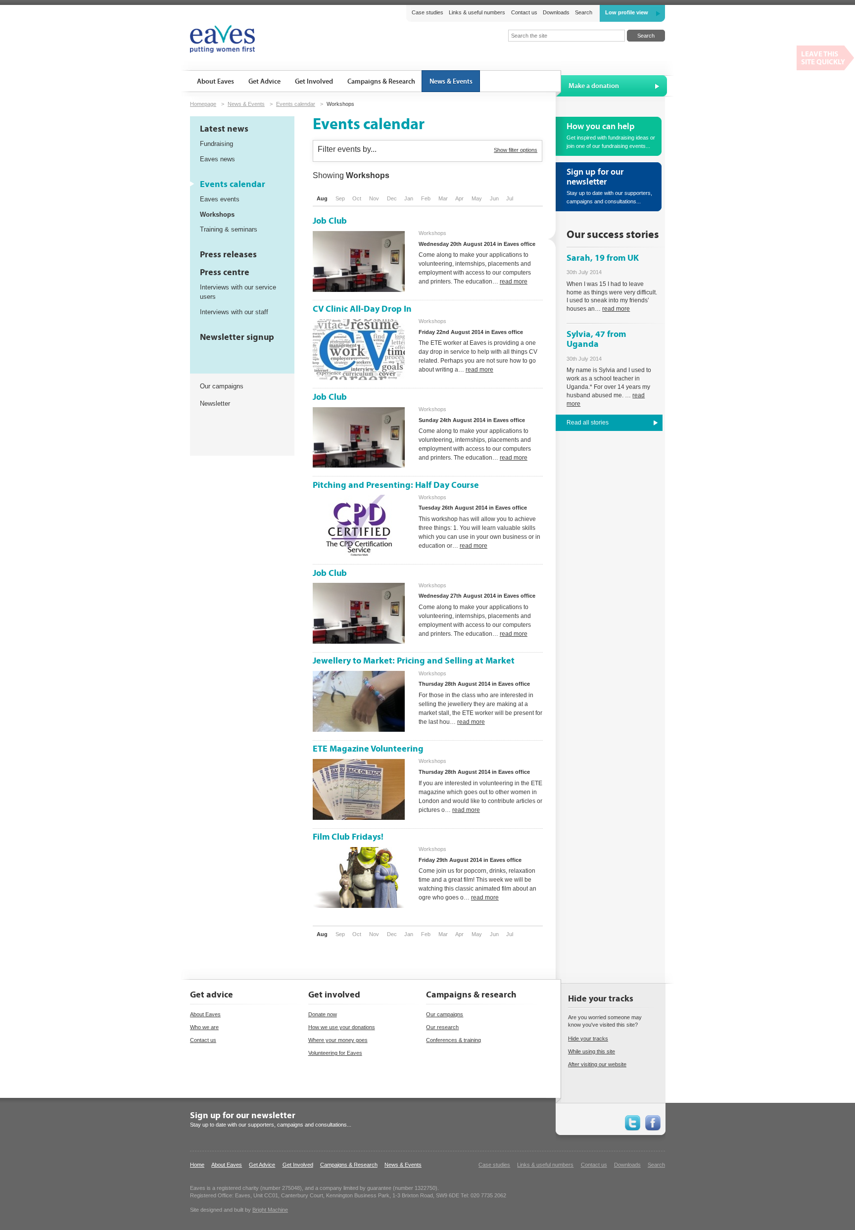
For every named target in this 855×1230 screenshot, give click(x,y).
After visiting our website (597, 1064)
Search (583, 12)
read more (513, 281)
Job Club (330, 221)
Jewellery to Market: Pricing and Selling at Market (414, 661)
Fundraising (216, 143)
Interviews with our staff (234, 312)
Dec (392, 198)
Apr (459, 198)
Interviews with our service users (238, 292)
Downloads (556, 12)
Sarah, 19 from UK (603, 258)
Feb (425, 198)
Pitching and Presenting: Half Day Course (396, 485)
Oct (356, 198)
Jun (494, 198)
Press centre (224, 272)
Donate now (322, 1014)
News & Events (246, 104)
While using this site (591, 1051)
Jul (509, 198)
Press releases (228, 254)
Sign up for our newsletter (242, 1115)
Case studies (427, 12)
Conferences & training (453, 1040)
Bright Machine (270, 1210)
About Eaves (205, 1014)
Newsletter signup (237, 337)
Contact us (524, 12)
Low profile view (626, 12)
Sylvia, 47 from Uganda (596, 339)
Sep (340, 198)
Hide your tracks (588, 1038)
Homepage (203, 104)
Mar (443, 198)
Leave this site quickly (826, 58)
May (477, 198)
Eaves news (217, 159)
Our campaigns (221, 386)
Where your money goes (338, 1040)
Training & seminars (228, 229)
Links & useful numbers (477, 12)
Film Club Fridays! (348, 837)
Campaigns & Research (349, 1165)
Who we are (204, 1027)
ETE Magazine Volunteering (368, 749)
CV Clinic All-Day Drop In (362, 309)
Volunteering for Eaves (335, 1053)
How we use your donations (341, 1027)
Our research (442, 1027)
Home (197, 1165)
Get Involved (298, 1165)
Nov (374, 198)
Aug (322, 198)
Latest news (224, 129)
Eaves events (219, 199)
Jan (408, 198)
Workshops (217, 214)
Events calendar (295, 104)
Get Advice (262, 1165)
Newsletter (215, 403)
